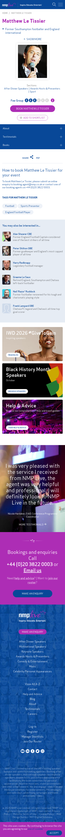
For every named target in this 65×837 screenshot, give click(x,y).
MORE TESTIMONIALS (31, 524)
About (6, 128)
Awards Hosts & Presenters (45, 88)
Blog (32, 699)
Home (5, 13)
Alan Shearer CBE (22, 233)
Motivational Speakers (32, 646)
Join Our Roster (32, 741)
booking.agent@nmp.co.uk (27, 184)
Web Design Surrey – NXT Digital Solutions (37, 815)
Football (9, 205)
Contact (32, 689)
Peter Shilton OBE (23, 248)
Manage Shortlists (33, 736)
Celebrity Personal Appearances (32, 671)
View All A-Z (32, 684)
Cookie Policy (46, 814)
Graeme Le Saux (21, 277)
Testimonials (9, 136)
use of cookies (35, 828)
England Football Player (17, 212)
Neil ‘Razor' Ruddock (24, 291)
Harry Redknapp (21, 262)
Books (6, 144)
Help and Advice (32, 694)
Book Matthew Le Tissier (32, 108)
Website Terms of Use (25, 814)
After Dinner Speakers (16, 88)
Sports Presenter (30, 205)
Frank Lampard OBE (23, 305)
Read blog (13, 355)
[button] (60, 4)
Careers (32, 713)
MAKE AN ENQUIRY (32, 593)
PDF (38, 158)
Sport (33, 91)
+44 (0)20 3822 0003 (38, 187)
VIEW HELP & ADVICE (17, 427)
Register (32, 731)
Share (25, 158)
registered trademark (16, 810)
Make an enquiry (32, 631)
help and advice (24, 578)
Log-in (32, 726)
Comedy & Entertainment (33, 661)
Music (32, 666)
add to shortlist (34, 117)
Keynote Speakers (33, 651)
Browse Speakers (17, 391)
